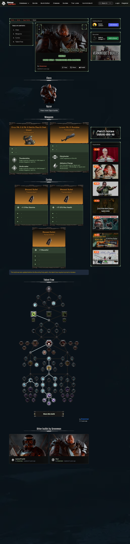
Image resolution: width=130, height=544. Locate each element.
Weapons (18, 34)
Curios (17, 38)
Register (125, 3)
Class (17, 30)
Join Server (113, 25)
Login (117, 3)
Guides (65, 3)
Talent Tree (19, 42)
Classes (56, 3)
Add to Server (113, 38)
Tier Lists (75, 3)
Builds (35, 3)
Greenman (43, 66)
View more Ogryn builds (49, 110)
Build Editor (45, 3)
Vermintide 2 (87, 3)
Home (12, 20)
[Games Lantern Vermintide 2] (105, 53)
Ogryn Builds (26, 20)
